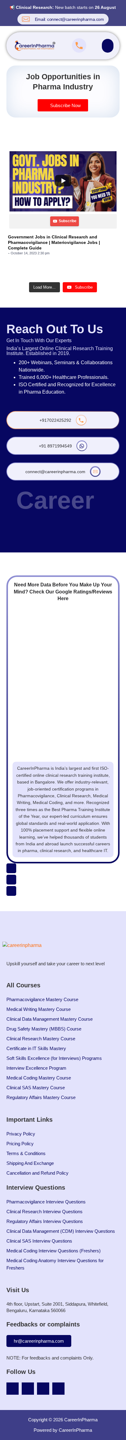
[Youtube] (12, 1388)
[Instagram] (28, 1388)
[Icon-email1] (11, 880)
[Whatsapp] (11, 891)
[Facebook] (58, 1388)
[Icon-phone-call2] (11, 868)
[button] (107, 46)
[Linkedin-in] (43, 1388)
